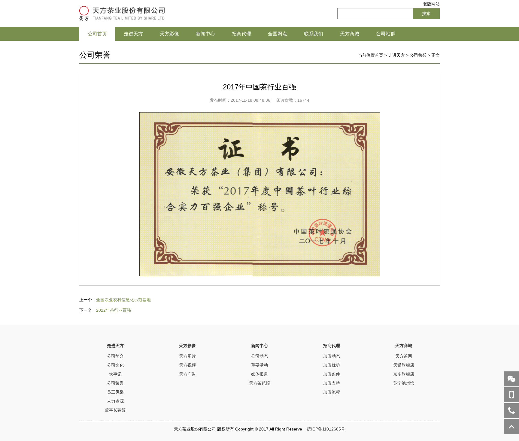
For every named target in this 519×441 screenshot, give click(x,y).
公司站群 (385, 33)
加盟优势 (331, 365)
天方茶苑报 (259, 383)
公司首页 (97, 33)
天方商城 (349, 33)
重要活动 (259, 365)
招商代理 (241, 33)
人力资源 (115, 401)
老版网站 (431, 4)
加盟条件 (331, 374)
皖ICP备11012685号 (326, 429)
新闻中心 (205, 33)
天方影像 (169, 33)
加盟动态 (331, 356)
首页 (379, 55)
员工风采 (115, 392)
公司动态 (259, 356)
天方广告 (187, 374)
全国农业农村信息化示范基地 (123, 299)
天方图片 (187, 356)
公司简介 (115, 356)
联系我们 (313, 33)
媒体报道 (259, 374)
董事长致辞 (115, 410)
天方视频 (187, 365)
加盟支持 (331, 383)
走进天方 (133, 33)
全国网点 (277, 33)
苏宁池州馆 (403, 383)
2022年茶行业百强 (113, 310)
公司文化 (115, 365)
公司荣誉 (115, 383)
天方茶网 (403, 356)
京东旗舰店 (403, 374)
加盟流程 (331, 392)
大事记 (115, 374)
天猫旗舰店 (403, 365)
